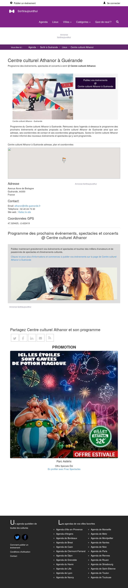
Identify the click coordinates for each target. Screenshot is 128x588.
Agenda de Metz (99, 533)
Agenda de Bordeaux (66, 538)
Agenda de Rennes (100, 555)
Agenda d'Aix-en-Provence (69, 529)
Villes (66, 22)
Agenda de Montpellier (102, 538)
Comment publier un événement (19, 546)
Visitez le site (24, 212)
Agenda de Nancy (65, 577)
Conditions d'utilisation (20, 551)
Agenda (43, 22)
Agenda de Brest (64, 542)
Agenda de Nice (99, 546)
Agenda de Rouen (100, 559)
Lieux (55, 22)
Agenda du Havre (65, 564)
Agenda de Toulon (100, 572)
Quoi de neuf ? (103, 22)
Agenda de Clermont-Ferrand (70, 551)
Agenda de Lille (63, 568)
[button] (112, 3)
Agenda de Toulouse (101, 577)
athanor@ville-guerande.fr (27, 205)
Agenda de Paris (99, 551)
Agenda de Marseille (101, 529)
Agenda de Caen (64, 546)
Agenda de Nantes (100, 542)
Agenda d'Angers (64, 533)
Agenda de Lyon (64, 572)
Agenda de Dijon (64, 555)
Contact (13, 555)
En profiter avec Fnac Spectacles (64, 469)
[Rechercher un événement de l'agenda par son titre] (118, 21)
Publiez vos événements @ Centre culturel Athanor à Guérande (95, 83)
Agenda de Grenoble (66, 559)
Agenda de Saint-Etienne (103, 568)
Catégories (82, 22)
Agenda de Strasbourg (102, 564)
